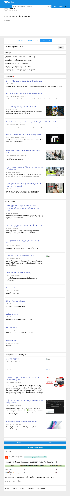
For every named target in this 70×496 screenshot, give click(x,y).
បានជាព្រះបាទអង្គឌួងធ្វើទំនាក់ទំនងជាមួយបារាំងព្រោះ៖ (22, 248)
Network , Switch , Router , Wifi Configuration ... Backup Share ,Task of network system (23, 428)
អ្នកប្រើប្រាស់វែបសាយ (37, 457)
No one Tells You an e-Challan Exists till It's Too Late (24, 81)
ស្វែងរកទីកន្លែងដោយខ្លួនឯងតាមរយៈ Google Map (23, 106)
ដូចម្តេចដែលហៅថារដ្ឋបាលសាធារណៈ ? (18, 16)
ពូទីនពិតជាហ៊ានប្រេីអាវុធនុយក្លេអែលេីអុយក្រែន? (19, 333)
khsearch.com (27, 457)
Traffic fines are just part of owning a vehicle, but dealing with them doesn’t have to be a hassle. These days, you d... (24, 140)
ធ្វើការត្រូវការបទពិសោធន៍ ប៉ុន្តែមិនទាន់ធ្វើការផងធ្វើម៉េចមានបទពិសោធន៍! (23, 185)
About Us (7, 488)
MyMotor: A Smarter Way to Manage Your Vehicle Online (23, 151)
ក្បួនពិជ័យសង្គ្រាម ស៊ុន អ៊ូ (13, 293)
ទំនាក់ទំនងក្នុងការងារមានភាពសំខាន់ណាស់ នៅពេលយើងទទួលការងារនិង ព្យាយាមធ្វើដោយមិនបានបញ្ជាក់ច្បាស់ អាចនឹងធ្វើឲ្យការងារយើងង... (24, 175)
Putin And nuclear (12, 327)
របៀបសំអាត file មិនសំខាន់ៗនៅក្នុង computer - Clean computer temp (24, 401)
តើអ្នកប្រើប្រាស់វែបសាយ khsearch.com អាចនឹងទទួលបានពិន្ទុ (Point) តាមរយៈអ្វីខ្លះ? (31, 462)
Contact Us (14, 488)
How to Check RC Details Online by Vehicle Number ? (24, 94)
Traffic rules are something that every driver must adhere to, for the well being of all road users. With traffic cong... (32, 127)
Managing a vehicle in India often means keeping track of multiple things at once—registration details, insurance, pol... (24, 159)
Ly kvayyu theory (12, 314)
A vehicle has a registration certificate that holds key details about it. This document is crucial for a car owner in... (32, 99)
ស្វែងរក (49, 6)
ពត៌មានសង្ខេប (10, 346)
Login (55, 6)
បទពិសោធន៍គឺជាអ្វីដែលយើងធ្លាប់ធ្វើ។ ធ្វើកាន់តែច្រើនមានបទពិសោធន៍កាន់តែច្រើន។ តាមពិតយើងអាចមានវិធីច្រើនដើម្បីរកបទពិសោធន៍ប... (23, 192)
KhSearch (22, 488)
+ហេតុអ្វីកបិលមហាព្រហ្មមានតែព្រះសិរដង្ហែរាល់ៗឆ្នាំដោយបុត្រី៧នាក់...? (22, 279)
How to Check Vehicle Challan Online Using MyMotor (24, 134)
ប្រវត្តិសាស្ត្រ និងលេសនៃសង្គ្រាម (15, 306)
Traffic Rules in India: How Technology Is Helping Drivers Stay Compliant (31, 122)
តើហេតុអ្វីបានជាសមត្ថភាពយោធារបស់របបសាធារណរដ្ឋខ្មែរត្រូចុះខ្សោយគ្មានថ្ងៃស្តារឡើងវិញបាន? (23, 208)
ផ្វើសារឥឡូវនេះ (46, 40)
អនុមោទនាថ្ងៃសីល (12, 359)
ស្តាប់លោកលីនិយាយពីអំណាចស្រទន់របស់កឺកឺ (19, 319)
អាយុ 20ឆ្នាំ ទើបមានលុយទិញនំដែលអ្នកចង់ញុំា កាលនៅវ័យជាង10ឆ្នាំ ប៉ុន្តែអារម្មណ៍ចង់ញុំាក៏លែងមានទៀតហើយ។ (22, 232)
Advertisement (30, 488)
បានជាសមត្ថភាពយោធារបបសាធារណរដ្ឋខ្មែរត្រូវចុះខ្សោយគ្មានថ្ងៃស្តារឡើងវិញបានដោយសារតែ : (24, 217)
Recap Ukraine (11, 340)
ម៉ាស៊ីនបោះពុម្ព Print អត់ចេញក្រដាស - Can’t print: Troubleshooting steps (23, 378)
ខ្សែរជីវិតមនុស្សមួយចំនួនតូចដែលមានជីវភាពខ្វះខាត (24, 225)
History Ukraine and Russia (15, 301)
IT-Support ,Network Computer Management (21, 421)
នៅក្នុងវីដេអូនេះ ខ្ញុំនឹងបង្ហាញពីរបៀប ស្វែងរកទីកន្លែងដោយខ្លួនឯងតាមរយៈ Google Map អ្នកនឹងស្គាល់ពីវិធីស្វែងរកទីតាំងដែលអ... (24, 112)
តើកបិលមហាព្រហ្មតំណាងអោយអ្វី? (18, 273)
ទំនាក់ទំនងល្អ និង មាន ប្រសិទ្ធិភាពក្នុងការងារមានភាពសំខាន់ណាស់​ (24, 168)
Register (19, 443)
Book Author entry (41, 488)
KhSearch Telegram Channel (35, 447)
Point (45, 457)
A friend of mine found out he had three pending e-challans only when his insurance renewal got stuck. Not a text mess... (34, 86)
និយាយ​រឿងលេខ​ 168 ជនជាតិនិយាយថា (20, 256)
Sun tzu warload (11, 288)
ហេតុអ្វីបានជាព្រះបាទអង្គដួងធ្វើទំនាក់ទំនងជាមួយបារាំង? (23, 241)
